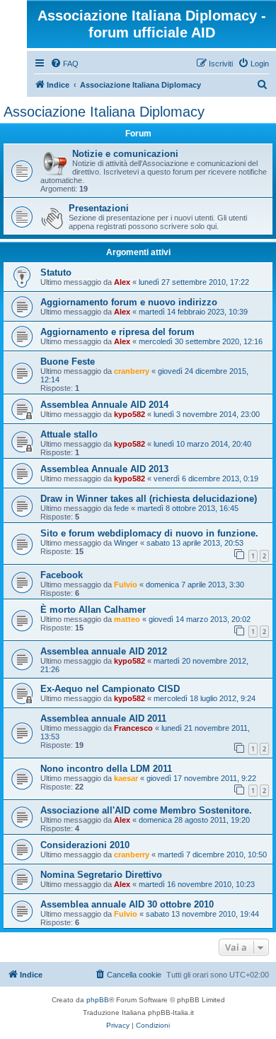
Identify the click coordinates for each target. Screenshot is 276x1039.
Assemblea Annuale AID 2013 (104, 469)
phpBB (97, 1000)
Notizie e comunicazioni (125, 153)
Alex (122, 282)
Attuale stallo (69, 434)
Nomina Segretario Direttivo (101, 874)
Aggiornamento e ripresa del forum (117, 332)
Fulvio (125, 584)
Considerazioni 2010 (85, 845)
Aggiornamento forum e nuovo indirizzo (128, 302)
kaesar (126, 778)
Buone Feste (67, 361)
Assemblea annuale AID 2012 (103, 651)
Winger (126, 543)
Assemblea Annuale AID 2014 (104, 404)
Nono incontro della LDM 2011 (106, 768)
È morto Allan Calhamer (93, 609)
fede (121, 508)
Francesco (133, 728)
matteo (127, 619)
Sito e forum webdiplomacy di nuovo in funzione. (149, 533)
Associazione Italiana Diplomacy (104, 111)
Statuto (55, 272)
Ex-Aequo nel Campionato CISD (110, 688)
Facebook (61, 575)
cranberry (131, 371)
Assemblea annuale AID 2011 (103, 718)
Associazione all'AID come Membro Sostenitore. (146, 810)
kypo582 (129, 414)
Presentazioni (99, 208)
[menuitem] (64, 63)
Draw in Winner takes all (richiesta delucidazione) (148, 498)
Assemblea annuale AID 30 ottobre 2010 (127, 904)
